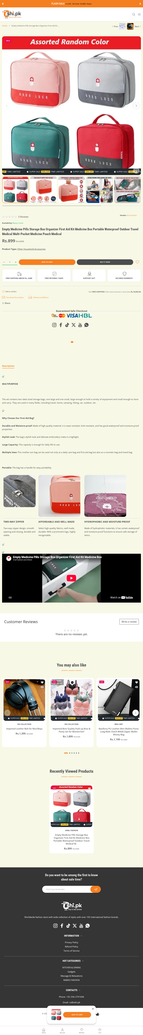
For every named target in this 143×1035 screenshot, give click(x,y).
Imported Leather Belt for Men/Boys (24, 728)
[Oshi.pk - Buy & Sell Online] (12, 14)
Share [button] (7, 303)
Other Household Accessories (31, 249)
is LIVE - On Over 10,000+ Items (76, 4)
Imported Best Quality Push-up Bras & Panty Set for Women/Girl (71, 730)
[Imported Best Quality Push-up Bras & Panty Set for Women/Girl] (71, 700)
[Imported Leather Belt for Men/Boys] (24, 700)
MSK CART (119, 724)
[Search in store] (134, 14)
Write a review (129, 621)
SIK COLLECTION (24, 724)
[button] (2, 4)
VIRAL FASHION (71, 830)
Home (4, 25)
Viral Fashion (132, 215)
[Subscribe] (95, 889)
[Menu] (139, 14)
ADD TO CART (77, 1015)
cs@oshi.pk (74, 1002)
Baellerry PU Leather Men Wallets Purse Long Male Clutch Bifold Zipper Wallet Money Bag (119, 731)
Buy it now (105, 262)
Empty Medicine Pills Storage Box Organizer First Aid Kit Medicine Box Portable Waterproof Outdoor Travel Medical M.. (71, 839)
